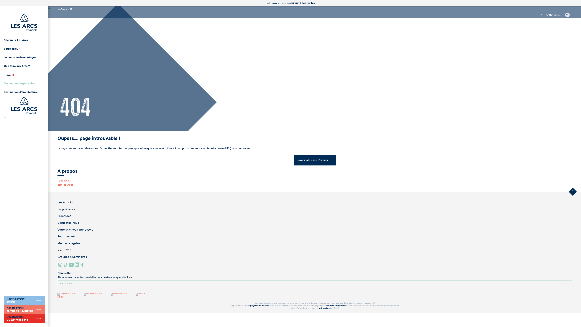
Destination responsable (19, 83)
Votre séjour (12, 49)
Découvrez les (17, 319)
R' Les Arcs (60, 296)
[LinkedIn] (77, 266)
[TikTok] (66, 266)
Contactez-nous (68, 223)
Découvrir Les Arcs (16, 40)
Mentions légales (68, 243)
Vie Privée (64, 250)
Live (8, 75)
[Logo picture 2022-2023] (66, 294)
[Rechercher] (4, 116)
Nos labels (60, 298)
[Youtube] (72, 266)
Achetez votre (20, 310)
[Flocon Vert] (140, 294)
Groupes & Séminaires (72, 257)
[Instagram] (61, 266)
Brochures (64, 216)
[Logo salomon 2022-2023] (93, 294)
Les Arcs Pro (65, 202)
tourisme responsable (336, 306)
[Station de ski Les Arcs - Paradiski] (24, 23)
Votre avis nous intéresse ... (75, 230)
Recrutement (66, 236)
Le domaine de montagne (20, 57)
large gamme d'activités (258, 306)
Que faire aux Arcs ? (17, 66)
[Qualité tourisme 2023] (119, 294)
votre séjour (324, 308)
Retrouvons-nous (290, 3)
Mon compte (555, 15)
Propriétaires (66, 209)
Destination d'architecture (21, 92)
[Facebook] (83, 266)
